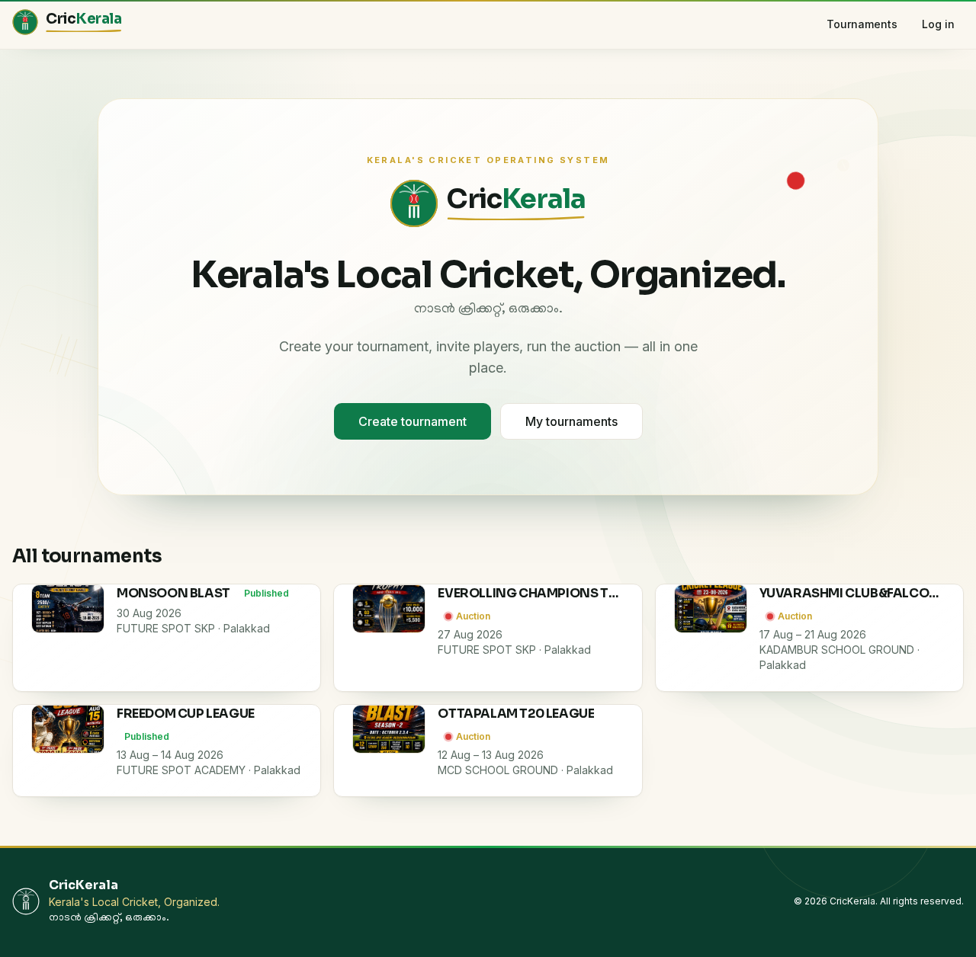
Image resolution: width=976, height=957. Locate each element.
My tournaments (571, 421)
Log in (938, 24)
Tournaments (862, 24)
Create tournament (412, 421)
